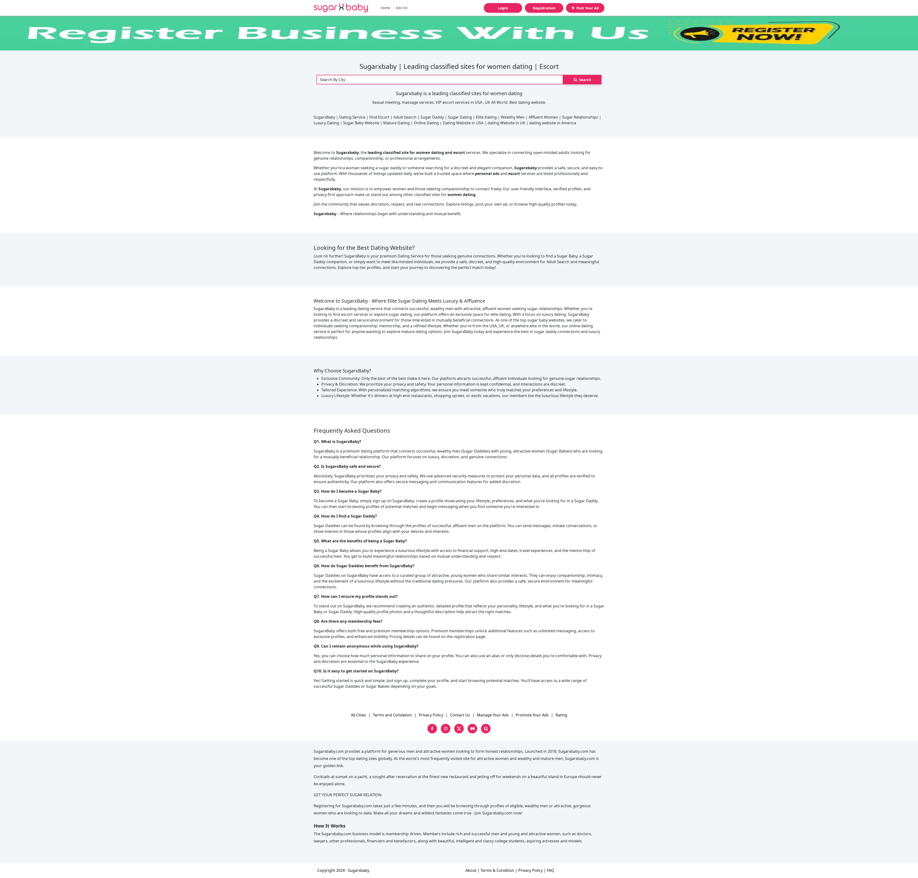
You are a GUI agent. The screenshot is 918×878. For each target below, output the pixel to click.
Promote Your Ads (532, 715)
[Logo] (341, 8)
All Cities (358, 715)
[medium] (472, 728)
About (470, 870)
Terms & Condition (497, 870)
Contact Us (460, 715)
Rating (561, 715)
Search (584, 79)
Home (385, 7)
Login (503, 7)
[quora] (486, 728)
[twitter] (459, 728)
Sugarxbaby (358, 870)
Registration (544, 7)
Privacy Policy (431, 715)
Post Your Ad (587, 7)
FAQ (550, 870)
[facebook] (432, 728)
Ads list (402, 7)
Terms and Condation (392, 715)
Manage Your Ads (493, 715)
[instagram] (445, 728)
